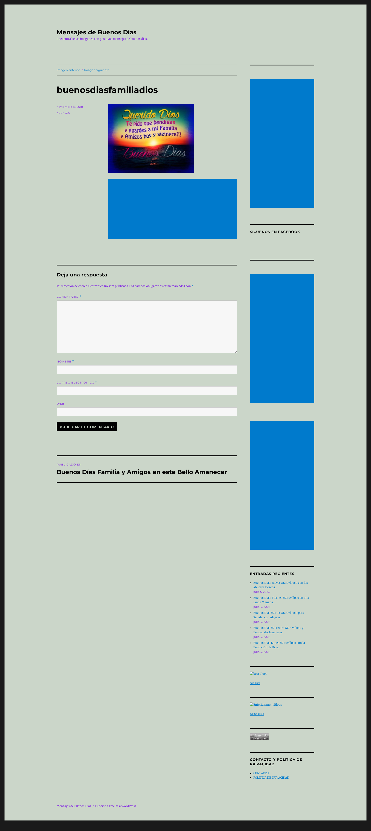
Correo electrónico (77, 382)
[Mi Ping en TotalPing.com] (282, 736)
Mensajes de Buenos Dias (97, 32)
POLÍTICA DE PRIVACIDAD (271, 777)
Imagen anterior (68, 70)
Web (60, 403)
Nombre (65, 361)
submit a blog (257, 714)
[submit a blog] (282, 704)
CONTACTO (261, 773)
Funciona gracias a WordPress (115, 806)
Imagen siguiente (96, 70)
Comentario (69, 297)
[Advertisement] (173, 209)
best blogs (255, 683)
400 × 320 (63, 112)
